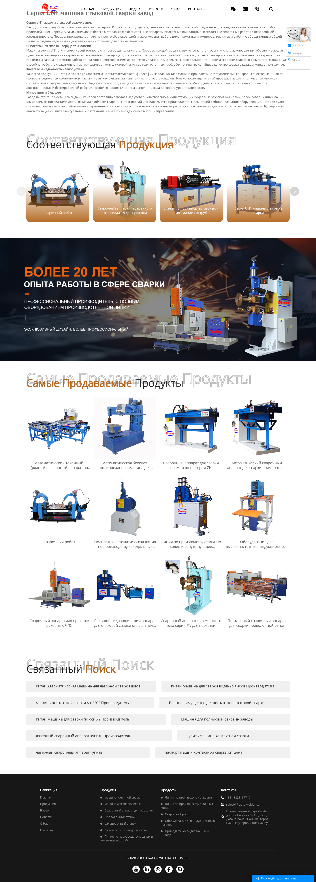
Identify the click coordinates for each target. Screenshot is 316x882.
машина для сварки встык (123, 804)
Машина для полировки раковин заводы (217, 719)
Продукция (48, 804)
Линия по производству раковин (188, 797)
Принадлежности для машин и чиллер (185, 833)
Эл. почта (298, 45)
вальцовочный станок (120, 824)
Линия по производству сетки (126, 830)
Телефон (295, 53)
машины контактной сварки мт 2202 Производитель (82, 702)
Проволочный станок (120, 817)
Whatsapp (297, 60)
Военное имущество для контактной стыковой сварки (217, 702)
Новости (46, 817)
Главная (46, 797)
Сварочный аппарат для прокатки (129, 810)
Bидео (44, 810)
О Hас (44, 824)
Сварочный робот (178, 814)
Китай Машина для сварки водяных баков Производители (222, 686)
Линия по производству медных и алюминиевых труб (126, 838)
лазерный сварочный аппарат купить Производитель (83, 735)
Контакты (46, 830)
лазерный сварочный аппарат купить (69, 752)
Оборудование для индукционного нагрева (188, 823)
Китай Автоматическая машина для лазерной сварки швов (88, 686)
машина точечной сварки (123, 797)
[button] (294, 191)
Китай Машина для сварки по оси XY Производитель (82, 719)
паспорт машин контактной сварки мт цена (203, 752)
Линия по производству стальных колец (187, 806)
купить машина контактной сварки (218, 735)
